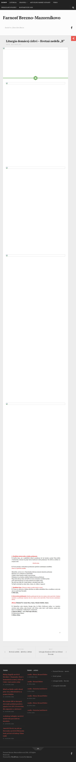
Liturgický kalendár (59, 686)
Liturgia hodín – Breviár (61, 681)
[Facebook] (71, 28)
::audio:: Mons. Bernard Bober (37, 674)
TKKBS (5, 670)
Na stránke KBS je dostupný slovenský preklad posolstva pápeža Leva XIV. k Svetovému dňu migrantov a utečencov (13, 705)
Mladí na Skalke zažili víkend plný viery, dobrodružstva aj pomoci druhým (13, 691)
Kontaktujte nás (26, 7)
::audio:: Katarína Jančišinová (37, 689)
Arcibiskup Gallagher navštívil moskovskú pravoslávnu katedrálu (13, 718)
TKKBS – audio (32, 670)
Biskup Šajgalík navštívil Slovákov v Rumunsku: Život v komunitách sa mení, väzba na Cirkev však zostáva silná (13, 678)
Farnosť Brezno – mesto (61, 671)
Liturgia (13, 2)
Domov (4, 2)
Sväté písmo (57, 676)
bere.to (29, 757)
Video (55, 2)
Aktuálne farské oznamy (40, 2)
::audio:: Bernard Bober (35, 682)
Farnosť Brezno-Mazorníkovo (31, 17)
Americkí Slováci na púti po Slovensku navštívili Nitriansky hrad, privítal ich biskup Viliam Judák (13, 732)
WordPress (14, 757)
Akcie (8, 44)
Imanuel (22, 2)
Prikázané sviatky (8, 7)
